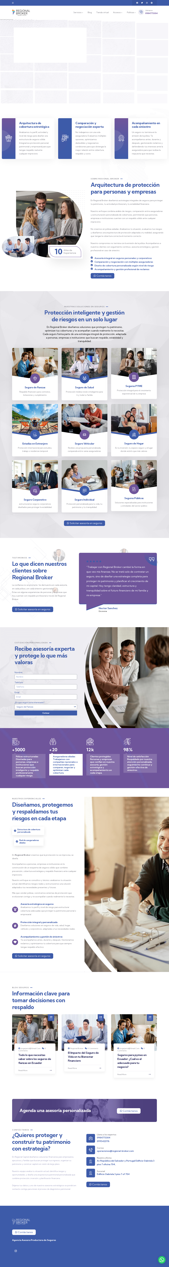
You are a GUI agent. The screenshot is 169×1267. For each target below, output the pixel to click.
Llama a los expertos (106, 1134)
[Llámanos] (141, 12)
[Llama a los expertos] (90, 1138)
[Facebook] (137, 3)
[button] (155, 1047)
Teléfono (19, 682)
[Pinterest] (152, 3)
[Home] (21, 12)
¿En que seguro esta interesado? (29, 702)
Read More (22, 1068)
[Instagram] (147, 3)
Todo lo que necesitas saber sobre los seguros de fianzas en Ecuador (133, 1059)
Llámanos (149, 10)
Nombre (18, 672)
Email (17, 692)
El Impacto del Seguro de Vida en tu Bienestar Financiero (33, 1056)
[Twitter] (142, 3)
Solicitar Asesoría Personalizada (33, 82)
